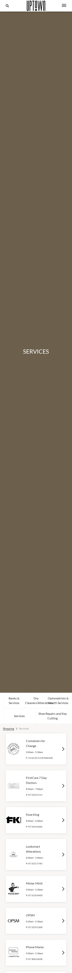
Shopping (8, 728)
